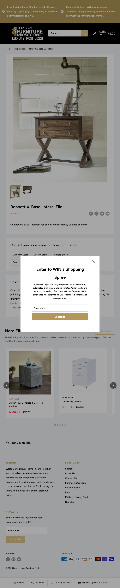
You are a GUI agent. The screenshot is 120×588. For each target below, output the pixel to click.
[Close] (93, 261)
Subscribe (60, 316)
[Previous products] (7, 385)
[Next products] (113, 385)
